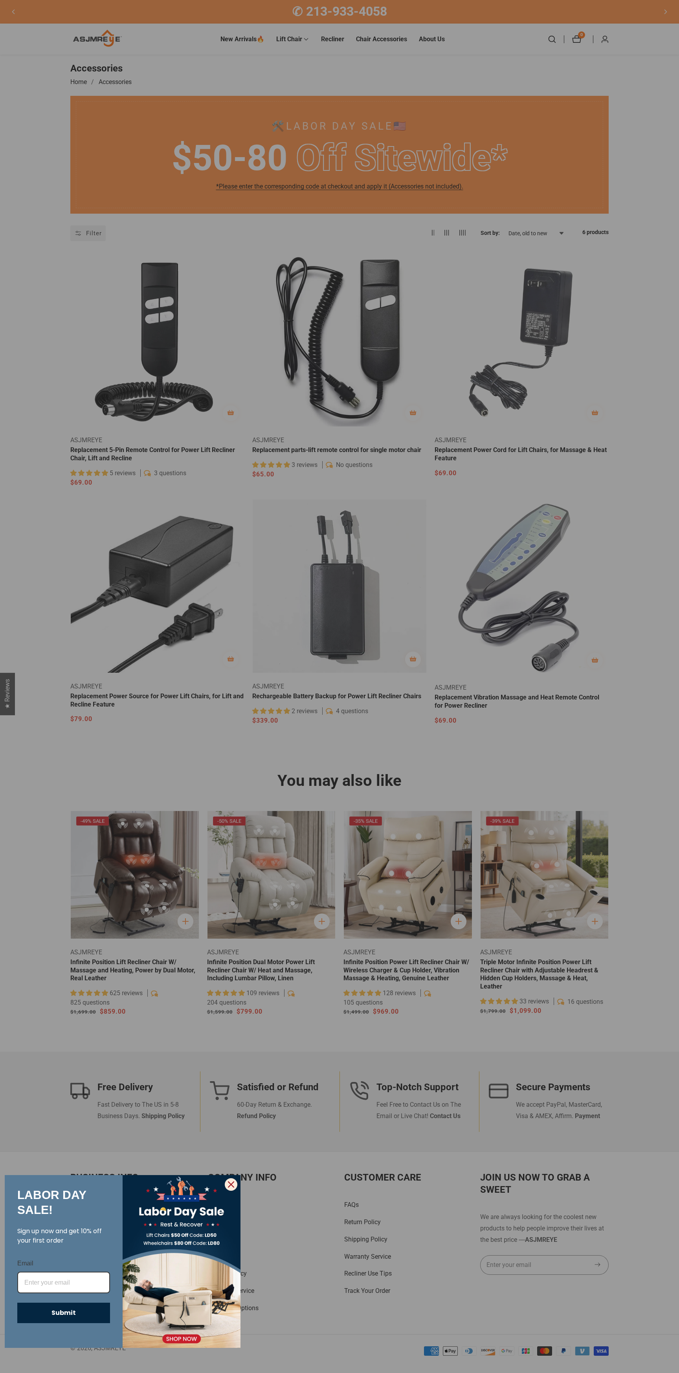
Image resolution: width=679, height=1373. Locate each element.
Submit (63, 1312)
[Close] (231, 1184)
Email (25, 1263)
